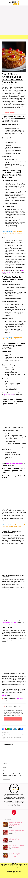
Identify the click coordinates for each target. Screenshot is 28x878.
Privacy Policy (23, 869)
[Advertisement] (14, 20)
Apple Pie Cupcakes (9, 394)
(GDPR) (11, 869)
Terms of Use (17, 869)
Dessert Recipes (6, 732)
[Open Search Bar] (26, 37)
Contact (3, 869)
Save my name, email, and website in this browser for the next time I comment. (13, 774)
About (7, 869)
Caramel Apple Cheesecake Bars (10, 622)
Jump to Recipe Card (10, 112)
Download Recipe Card (14, 719)
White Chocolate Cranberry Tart (14, 463)
